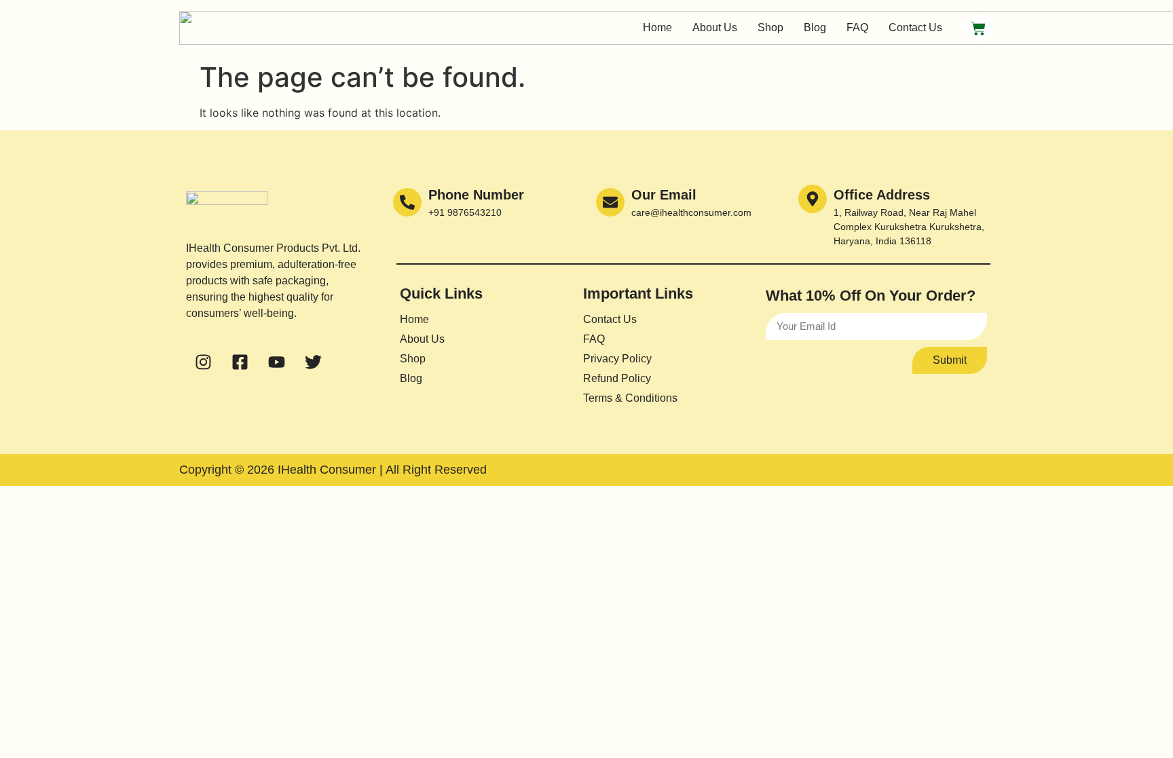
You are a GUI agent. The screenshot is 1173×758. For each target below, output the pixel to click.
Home (657, 27)
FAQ (857, 27)
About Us (714, 27)
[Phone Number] (407, 202)
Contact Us (915, 27)
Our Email (663, 194)
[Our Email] (610, 202)
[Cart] (978, 27)
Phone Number (476, 194)
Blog (815, 27)
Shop (770, 27)
